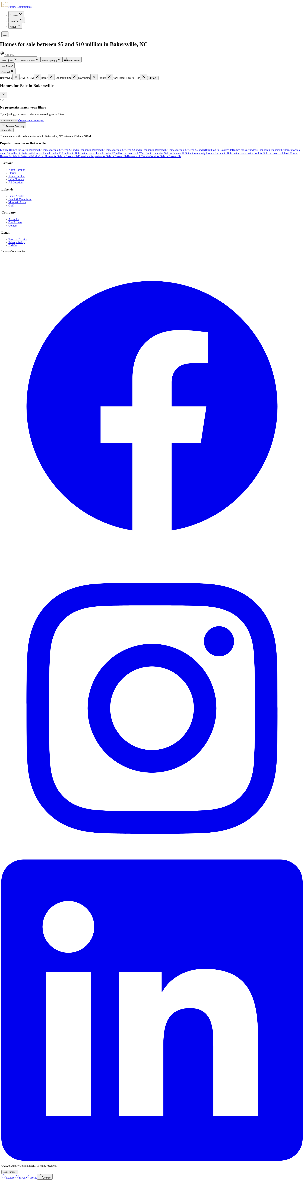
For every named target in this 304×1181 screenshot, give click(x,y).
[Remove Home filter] (51, 77)
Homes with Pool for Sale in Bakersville (261, 153)
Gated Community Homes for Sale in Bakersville (212, 153)
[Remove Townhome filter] (93, 77)
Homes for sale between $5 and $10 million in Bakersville (200, 149)
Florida (12, 172)
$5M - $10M (7, 60)
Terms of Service (17, 239)
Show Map (6, 130)
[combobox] (3, 94)
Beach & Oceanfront (19, 199)
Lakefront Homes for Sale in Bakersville (55, 156)
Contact (12, 225)
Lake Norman (16, 179)
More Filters (74, 60)
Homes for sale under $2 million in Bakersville (113, 153)
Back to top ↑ (10, 1172)
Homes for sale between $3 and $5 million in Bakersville (136, 149)
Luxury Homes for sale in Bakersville (21, 149)
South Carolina (16, 176)
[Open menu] (4, 34)
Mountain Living (17, 202)
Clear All (5, 72)
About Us (13, 219)
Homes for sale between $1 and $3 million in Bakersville (73, 149)
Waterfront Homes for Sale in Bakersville (162, 153)
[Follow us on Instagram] (152, 857)
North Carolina (16, 169)
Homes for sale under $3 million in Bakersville (258, 149)
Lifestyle (14, 21)
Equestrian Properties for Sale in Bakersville (102, 156)
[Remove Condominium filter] (74, 77)
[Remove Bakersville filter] (16, 77)
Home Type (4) (49, 60)
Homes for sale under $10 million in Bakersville (60, 153)
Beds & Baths (28, 60)
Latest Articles (16, 196)
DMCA (12, 245)
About (13, 27)
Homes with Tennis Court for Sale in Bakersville (154, 156)
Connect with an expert (31, 120)
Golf (11, 205)
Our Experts (15, 222)
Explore (14, 15)
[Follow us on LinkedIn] (152, 1159)
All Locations (16, 182)
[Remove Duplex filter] (109, 77)
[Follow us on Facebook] (152, 556)
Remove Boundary (15, 126)
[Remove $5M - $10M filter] (37, 77)
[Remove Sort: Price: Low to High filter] (143, 77)
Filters (9, 66)
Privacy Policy (16, 242)
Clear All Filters (9, 120)
